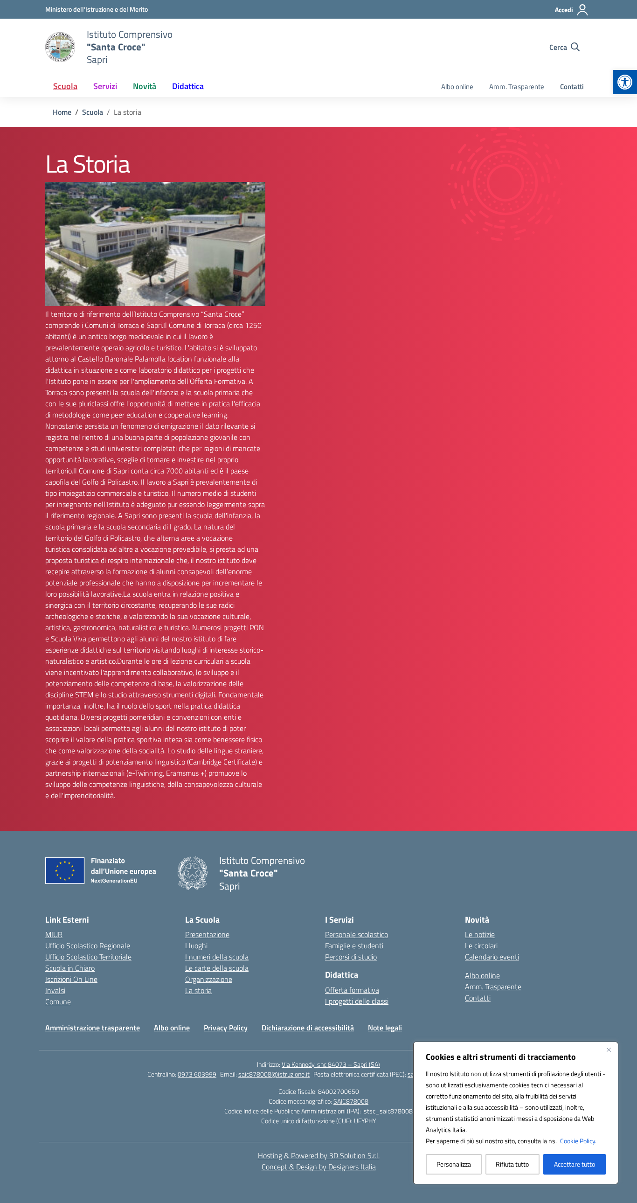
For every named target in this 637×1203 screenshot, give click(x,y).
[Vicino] (608, 1049)
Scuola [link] (65, 86)
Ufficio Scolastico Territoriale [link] (88, 956)
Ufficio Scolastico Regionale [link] (87, 945)
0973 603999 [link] (197, 1074)
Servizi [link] (105, 86)
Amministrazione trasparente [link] (92, 1027)
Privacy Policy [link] (226, 1027)
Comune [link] (58, 1001)
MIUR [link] (53, 934)
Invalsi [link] (55, 990)
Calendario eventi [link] (492, 956)
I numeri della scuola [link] (217, 956)
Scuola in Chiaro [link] (70, 968)
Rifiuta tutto (512, 1164)
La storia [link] (198, 990)
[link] (625, 82)
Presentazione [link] (207, 934)
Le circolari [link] (481, 945)
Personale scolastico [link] (356, 934)
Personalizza (453, 1164)
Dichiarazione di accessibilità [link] (308, 1027)
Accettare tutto (574, 1164)
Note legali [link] (385, 1027)
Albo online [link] (457, 86)
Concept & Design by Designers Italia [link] (319, 1166)
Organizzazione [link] (208, 979)
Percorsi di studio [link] (351, 956)
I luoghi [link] (196, 945)
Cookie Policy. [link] (578, 1141)
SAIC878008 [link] (350, 1101)
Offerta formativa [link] (352, 989)
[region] (515, 1113)
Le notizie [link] (480, 934)
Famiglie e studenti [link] (354, 945)
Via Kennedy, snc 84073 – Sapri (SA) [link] (331, 1064)
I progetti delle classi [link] (356, 1001)
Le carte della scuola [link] (217, 968)
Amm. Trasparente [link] (516, 86)
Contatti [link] (572, 86)
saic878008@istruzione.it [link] (274, 1074)
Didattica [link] (188, 86)
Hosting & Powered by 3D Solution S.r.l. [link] (319, 1155)
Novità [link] (144, 86)
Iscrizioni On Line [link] (71, 979)
